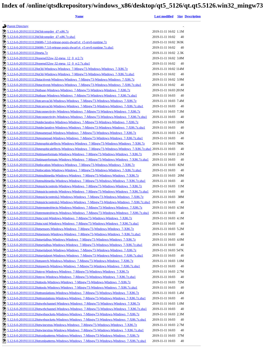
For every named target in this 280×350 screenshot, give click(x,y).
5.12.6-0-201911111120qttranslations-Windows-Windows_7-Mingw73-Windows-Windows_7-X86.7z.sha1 (76, 298)
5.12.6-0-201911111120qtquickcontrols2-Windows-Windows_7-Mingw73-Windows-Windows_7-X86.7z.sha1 (78, 202)
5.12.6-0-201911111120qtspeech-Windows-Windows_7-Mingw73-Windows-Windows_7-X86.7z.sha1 (73, 266)
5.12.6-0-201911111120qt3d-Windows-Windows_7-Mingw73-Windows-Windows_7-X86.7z (67, 69)
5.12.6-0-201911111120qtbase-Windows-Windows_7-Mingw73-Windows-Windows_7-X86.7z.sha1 (72, 95)
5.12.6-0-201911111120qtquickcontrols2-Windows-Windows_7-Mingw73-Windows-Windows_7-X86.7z (75, 197)
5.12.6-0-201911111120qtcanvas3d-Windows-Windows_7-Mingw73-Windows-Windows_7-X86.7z (72, 101)
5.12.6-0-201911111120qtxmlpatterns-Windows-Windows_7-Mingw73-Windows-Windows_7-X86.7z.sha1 (76, 341)
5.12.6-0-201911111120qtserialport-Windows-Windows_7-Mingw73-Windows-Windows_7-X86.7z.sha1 (75, 255)
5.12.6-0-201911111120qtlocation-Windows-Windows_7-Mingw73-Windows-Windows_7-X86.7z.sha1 (74, 170)
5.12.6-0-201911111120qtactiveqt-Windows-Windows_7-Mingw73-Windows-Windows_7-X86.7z (70, 79)
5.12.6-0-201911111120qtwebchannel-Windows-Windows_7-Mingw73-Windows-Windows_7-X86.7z (73, 303)
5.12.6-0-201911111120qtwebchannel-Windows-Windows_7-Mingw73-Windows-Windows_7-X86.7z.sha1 (77, 309)
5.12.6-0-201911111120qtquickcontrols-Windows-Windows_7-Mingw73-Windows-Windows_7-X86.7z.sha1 (78, 191)
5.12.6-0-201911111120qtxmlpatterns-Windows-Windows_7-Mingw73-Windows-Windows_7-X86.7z (73, 335)
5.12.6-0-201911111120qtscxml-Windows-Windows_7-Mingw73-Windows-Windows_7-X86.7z (69, 218)
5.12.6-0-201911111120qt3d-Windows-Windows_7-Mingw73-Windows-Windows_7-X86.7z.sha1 (70, 74)
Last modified (163, 16)
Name (79, 16)
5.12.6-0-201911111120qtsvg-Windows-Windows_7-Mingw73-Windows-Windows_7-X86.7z (68, 271)
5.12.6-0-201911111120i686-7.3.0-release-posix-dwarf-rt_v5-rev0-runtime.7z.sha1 (60, 47)
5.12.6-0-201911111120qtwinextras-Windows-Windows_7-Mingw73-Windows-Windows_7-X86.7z (72, 325)
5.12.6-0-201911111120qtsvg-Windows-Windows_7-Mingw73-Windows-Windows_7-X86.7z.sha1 (71, 277)
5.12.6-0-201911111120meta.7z (27, 53)
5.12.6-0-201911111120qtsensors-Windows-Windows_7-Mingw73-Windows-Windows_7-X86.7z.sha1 (74, 234)
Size (180, 16)
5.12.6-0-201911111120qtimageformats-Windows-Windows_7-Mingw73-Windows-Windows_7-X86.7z (74, 154)
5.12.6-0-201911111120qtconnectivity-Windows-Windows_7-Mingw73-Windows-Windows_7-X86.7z (73, 111)
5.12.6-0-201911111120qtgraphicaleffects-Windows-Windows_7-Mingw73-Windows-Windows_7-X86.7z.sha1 (79, 149)
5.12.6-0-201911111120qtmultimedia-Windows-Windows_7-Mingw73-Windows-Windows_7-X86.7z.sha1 (76, 181)
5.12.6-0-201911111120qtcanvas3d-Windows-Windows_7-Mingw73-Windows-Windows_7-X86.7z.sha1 (75, 106)
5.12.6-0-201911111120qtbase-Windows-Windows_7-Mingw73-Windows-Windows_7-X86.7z (68, 90)
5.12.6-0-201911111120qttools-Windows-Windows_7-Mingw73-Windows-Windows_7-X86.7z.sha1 (72, 287)
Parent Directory (17, 26)
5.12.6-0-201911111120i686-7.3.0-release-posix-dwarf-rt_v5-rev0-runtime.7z (57, 42)
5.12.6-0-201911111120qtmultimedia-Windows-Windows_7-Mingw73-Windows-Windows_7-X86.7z (73, 175)
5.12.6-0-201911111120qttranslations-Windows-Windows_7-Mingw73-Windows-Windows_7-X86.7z (73, 293)
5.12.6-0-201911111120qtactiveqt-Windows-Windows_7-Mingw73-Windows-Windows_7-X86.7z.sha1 (74, 85)
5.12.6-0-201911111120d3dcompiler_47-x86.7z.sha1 (41, 37)
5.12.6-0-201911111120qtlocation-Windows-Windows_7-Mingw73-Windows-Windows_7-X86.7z (71, 165)
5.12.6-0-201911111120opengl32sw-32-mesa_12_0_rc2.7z (45, 58)
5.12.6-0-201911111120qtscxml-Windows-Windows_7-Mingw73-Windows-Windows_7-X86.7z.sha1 (73, 223)
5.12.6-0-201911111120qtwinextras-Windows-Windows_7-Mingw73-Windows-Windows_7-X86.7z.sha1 (75, 330)
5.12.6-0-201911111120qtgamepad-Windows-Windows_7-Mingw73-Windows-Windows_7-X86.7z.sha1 (75, 138)
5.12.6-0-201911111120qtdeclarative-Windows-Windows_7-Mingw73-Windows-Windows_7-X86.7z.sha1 (76, 127)
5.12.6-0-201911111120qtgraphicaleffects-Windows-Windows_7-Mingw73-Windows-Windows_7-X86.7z (76, 143)
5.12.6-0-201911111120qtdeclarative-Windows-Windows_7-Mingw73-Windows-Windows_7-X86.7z (72, 122)
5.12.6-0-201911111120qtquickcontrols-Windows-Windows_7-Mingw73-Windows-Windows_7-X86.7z (74, 186)
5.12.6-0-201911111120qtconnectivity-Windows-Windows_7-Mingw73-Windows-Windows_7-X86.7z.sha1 (77, 117)
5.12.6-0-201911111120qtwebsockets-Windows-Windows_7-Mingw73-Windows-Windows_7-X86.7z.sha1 (76, 319)
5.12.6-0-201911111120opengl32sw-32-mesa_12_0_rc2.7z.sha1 (48, 63)
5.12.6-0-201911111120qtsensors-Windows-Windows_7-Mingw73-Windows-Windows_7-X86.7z (70, 229)
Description (193, 16)
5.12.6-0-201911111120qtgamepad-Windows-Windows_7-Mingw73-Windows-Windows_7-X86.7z (71, 133)
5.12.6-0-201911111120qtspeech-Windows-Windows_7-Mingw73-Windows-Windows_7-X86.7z (70, 261)
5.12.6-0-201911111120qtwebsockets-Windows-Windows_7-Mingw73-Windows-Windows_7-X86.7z (73, 314)
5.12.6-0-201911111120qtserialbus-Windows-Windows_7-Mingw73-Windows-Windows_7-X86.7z (71, 239)
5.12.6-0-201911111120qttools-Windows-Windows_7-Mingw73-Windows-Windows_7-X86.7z (69, 282)
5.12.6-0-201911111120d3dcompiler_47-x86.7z (38, 31)
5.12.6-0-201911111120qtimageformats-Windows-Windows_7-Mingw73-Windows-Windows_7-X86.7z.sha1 (78, 159)
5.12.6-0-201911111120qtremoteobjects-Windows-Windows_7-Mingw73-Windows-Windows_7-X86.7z (74, 207)
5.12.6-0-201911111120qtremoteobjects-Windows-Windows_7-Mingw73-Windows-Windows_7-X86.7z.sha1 (78, 213)
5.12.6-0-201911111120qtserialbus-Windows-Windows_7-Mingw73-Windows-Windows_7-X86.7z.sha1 (74, 245)
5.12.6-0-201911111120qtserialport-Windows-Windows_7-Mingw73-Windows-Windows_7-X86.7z (71, 250)
